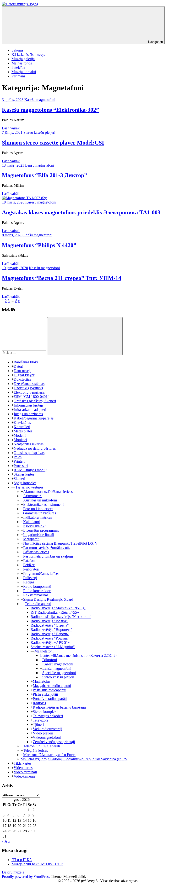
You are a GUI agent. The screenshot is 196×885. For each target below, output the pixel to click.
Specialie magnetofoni (59, 673)
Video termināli (25, 772)
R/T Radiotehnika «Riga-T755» (55, 612)
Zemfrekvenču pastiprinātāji (54, 742)
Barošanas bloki (26, 362)
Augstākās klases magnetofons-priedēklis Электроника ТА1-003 (81, 212)
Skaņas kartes (24, 474)
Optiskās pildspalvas (29, 453)
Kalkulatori (31, 522)
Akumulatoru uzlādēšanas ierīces (48, 491)
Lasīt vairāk (11, 128)
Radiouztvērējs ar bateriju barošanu (59, 707)
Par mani (18, 76)
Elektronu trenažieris (29, 392)
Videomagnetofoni (47, 737)
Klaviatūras (22, 422)
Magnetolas (41, 681)
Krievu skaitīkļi (34, 526)
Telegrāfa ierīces (35, 750)
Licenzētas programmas (41, 530)
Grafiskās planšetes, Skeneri (35, 401)
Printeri (19, 461)
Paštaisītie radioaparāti (49, 690)
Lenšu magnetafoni (39, 165)
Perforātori (31, 569)
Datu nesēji (22, 371)
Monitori (20, 440)
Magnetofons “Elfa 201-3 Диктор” (44, 175)
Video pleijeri (43, 733)
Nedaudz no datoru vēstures (35, 448)
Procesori (21, 466)
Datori (18, 366)
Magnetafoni (44, 651)
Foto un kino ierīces (38, 509)
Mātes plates (23, 431)
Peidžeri (29, 565)
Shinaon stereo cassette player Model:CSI (53, 143)
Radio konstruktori (37, 591)
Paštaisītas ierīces (36, 552)
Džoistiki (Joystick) (28, 388)
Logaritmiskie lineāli (38, 535)
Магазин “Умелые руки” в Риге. (49, 755)
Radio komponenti (37, 586)
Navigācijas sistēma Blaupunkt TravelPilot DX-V (61, 543)
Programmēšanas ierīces (41, 573)
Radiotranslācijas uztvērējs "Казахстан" (61, 617)
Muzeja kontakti (23, 72)
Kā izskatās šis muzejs (28, 54)
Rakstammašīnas (35, 595)
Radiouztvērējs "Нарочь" (50, 634)
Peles (18, 457)
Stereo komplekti (45, 712)
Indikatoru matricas (37, 517)
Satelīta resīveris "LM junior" (53, 647)
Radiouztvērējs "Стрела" (50, 625)
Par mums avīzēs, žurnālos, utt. (46, 548)
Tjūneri (38, 724)
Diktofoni (49, 660)
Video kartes (23, 768)
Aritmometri (32, 496)
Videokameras (24, 776)
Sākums (17, 50)
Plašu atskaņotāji (45, 694)
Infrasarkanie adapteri (30, 410)
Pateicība (18, 67)
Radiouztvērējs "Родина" (50, 638)
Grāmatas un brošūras (39, 513)
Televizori (40, 720)
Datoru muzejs (13, 872)
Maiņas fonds (21, 63)
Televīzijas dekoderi (48, 716)
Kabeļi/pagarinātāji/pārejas (34, 418)
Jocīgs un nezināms (28, 414)
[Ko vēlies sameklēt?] (24, 352)
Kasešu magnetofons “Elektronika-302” (50, 110)
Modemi (20, 435)
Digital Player (24, 375)
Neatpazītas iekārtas (29, 444)
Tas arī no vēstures (29, 487)
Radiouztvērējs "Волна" (49, 621)
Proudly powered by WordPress (26, 876)
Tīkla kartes (22, 763)
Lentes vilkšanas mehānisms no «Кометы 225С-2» (78, 655)
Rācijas (28, 582)
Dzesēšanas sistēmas (29, 384)
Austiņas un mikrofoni (40, 500)
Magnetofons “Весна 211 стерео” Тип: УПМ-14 (61, 278)
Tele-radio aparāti (38, 604)
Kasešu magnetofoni (39, 100)
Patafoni (29, 561)
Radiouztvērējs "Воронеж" (51, 630)
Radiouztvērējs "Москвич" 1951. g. (58, 608)
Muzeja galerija (23, 59)
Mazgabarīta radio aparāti (52, 686)
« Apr (6, 841)
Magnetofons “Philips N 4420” (39, 245)
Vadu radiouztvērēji (47, 729)
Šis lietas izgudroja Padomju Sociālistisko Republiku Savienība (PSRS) (74, 759)
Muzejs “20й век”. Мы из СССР (37, 864)
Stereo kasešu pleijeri (39, 132)
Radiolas (39, 703)
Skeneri (19, 479)
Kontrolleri (22, 427)
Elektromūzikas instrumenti (43, 504)
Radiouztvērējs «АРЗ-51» (50, 642)
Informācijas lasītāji (28, 405)
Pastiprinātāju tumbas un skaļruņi (48, 556)
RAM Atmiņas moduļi (30, 470)
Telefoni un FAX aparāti (41, 746)
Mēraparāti (31, 539)
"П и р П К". (21, 860)
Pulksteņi (30, 578)
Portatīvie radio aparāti (50, 699)
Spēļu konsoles (25, 483)
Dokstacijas (22, 379)
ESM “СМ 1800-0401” (31, 397)
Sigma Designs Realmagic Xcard (48, 599)
